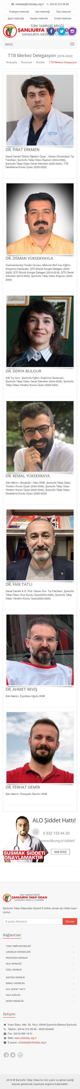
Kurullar (40, 62)
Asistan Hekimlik (39, 18)
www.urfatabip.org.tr (25, 1038)
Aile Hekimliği (42, 11)
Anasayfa (11, 62)
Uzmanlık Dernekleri (18, 951)
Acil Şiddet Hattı (15, 989)
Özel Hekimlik (63, 11)
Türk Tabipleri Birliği (18, 945)
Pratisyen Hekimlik (19, 11)
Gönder (70, 921)
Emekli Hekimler (62, 18)
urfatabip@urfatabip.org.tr (29, 4)
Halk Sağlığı (13, 994)
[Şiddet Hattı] (40, 839)
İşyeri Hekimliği (16, 18)
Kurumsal (26, 62)
